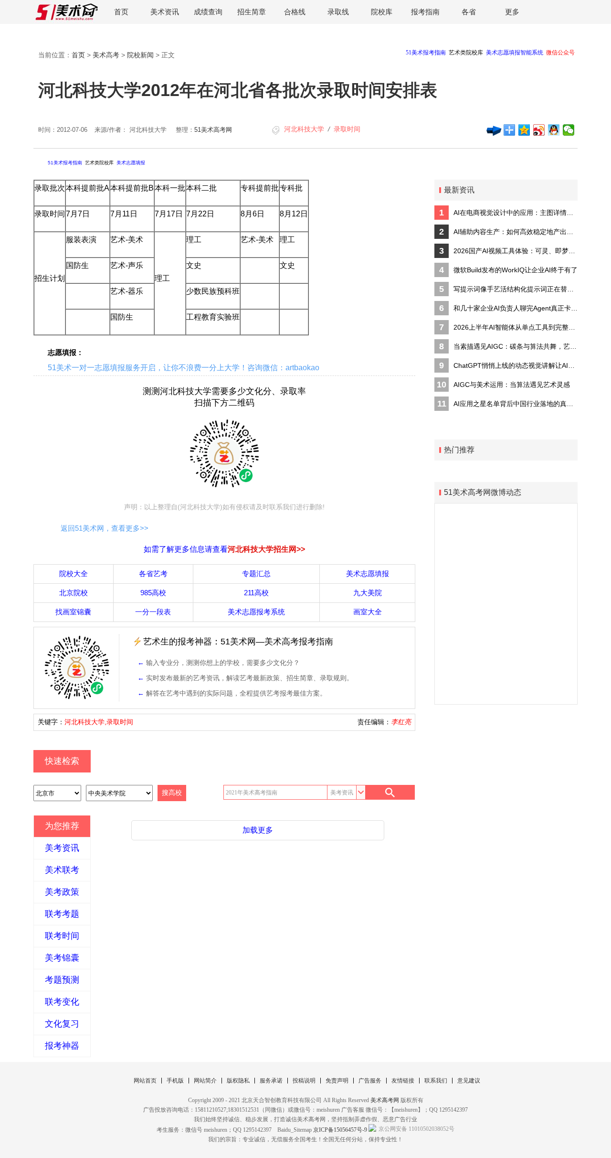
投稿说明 (304, 1080)
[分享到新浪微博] (539, 130)
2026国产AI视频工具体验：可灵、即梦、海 (515, 251)
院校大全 (73, 573)
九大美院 (367, 593)
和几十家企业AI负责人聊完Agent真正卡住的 (515, 308)
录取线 (338, 12)
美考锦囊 (62, 958)
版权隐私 (238, 1080)
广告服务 (369, 1080)
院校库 (381, 12)
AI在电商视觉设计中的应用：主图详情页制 (515, 212)
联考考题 (62, 914)
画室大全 (367, 612)
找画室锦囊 (73, 612)
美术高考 (106, 55)
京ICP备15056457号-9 (340, 1129)
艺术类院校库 (99, 162)
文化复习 (62, 1024)
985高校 (153, 593)
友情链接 (402, 1080)
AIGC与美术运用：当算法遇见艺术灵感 (511, 384)
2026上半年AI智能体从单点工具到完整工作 (515, 327)
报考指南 (425, 12)
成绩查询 (208, 12)
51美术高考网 (213, 129)
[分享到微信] (569, 130)
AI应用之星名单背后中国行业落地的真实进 (515, 403)
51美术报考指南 (65, 162)
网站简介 (205, 1080)
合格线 (295, 12)
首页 (121, 12)
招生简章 (251, 12)
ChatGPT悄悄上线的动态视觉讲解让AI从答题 (515, 365)
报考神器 (62, 1046)
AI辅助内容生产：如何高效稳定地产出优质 (515, 232)
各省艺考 (153, 573)
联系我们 (435, 1080)
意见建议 (468, 1080)
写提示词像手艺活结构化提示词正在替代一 (515, 289)
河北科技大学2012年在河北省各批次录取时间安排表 (237, 90)
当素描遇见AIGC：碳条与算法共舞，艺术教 (515, 346)
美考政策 (62, 892)
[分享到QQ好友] (554, 130)
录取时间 (347, 129)
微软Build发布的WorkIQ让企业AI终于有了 (515, 270)
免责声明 (337, 1080)
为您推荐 (62, 826)
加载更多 (257, 830)
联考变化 (62, 1002)
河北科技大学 (304, 129)
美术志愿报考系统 (256, 612)
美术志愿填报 (130, 162)
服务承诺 (271, 1080)
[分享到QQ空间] (524, 130)
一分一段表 (153, 612)
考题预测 (62, 980)
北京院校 (73, 593)
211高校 (256, 593)
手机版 (175, 1080)
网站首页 (145, 1080)
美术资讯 (164, 12)
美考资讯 (62, 848)
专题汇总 (256, 573)
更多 (512, 12)
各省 (469, 12)
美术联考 (62, 870)
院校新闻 (140, 55)
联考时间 (62, 936)
